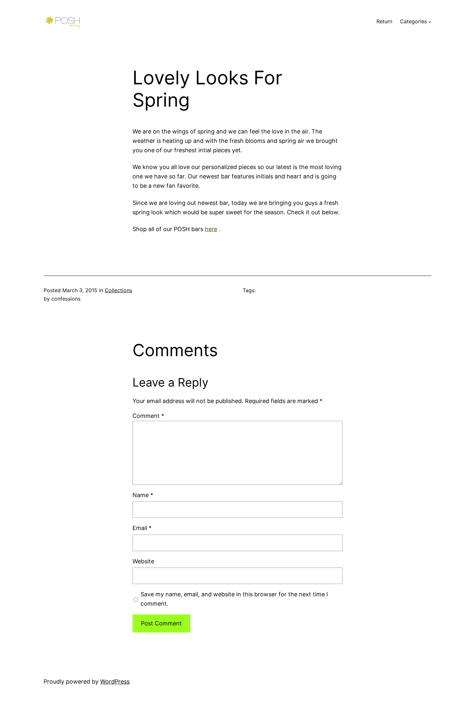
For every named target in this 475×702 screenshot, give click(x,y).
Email (142, 528)
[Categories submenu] (429, 21)
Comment (148, 415)
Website (143, 561)
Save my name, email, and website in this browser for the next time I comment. (234, 599)
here (211, 229)
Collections (118, 290)
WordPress (115, 681)
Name (142, 495)
